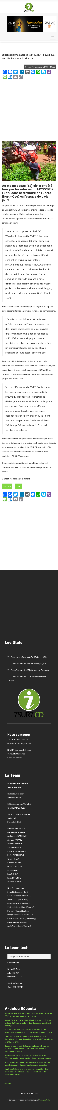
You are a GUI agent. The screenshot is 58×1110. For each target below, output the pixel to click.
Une (18, 486)
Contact (7, 1083)
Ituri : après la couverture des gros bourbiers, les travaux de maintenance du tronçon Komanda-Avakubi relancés (26, 1072)
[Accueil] (29, 7)
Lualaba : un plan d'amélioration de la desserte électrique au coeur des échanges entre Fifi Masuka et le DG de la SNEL (29, 1039)
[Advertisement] (29, 111)
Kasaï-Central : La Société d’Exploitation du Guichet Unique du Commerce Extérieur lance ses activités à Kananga (28, 1023)
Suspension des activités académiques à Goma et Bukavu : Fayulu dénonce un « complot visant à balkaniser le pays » (27, 1049)
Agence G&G (44, 1100)
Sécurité (7, 486)
